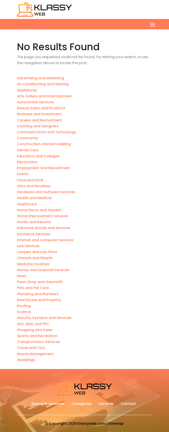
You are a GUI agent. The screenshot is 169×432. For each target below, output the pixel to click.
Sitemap (116, 423)
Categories (82, 404)
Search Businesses (47, 404)
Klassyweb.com (91, 423)
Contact (128, 404)
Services (106, 404)
